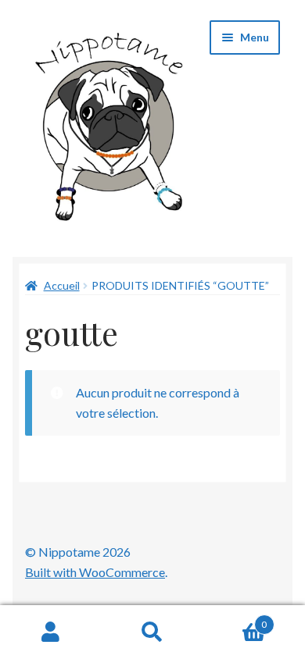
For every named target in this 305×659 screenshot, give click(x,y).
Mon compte (51, 632)
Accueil (62, 285)
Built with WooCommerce (95, 572)
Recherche (152, 632)
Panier (235, 619)
